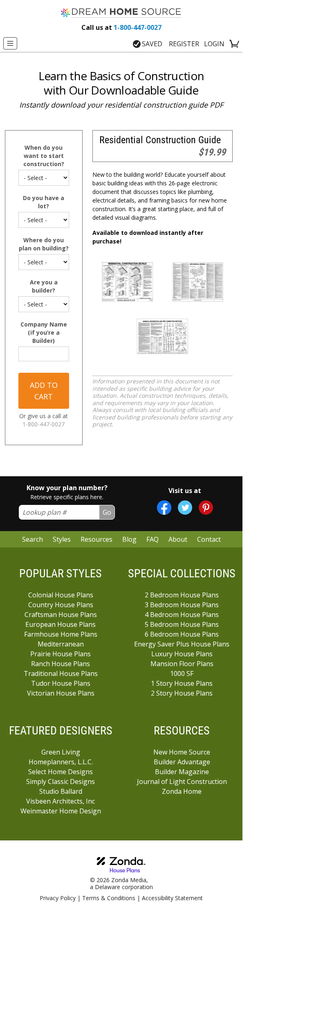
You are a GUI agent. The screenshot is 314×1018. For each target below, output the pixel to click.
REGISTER (184, 43)
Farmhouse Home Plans (60, 634)
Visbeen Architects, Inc (60, 801)
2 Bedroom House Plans (182, 594)
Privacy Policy (58, 898)
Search (32, 539)
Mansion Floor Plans (181, 663)
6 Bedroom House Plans (182, 634)
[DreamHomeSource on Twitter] (185, 507)
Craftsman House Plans (61, 614)
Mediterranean (61, 644)
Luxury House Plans (182, 653)
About (177, 539)
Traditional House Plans (61, 673)
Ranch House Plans (60, 663)
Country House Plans (60, 604)
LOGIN (214, 43)
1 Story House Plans (182, 683)
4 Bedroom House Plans (182, 614)
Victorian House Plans (60, 693)
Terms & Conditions (108, 898)
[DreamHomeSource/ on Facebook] (164, 507)
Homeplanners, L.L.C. (61, 761)
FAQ (152, 539)
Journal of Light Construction (182, 781)
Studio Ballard (60, 791)
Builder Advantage (182, 761)
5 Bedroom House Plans (182, 624)
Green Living (60, 752)
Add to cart (44, 390)
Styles (62, 539)
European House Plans (60, 624)
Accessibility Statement (172, 898)
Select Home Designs (60, 771)
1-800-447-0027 (121, 27)
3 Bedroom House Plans (182, 604)
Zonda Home (182, 791)
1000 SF (181, 673)
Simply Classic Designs (60, 781)
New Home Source (181, 752)
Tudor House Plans (60, 683)
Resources (96, 539)
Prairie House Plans (60, 653)
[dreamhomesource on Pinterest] (205, 507)
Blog (129, 539)
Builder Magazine (182, 771)
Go (107, 512)
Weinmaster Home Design (60, 810)
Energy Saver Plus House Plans (181, 644)
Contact (209, 539)
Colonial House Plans (60, 594)
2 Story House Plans (182, 693)
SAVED (152, 43)
